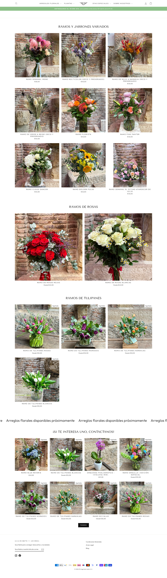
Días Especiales (101, 3)
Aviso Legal (90, 545)
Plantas (68, 3)
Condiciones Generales (93, 542)
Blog (87, 548)
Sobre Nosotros (122, 3)
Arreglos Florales (50, 3)
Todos (83, 525)
